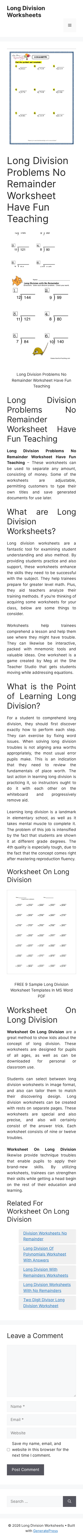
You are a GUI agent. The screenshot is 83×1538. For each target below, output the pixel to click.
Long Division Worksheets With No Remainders (47, 1287)
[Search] (69, 1501)
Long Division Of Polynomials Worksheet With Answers (44, 1254)
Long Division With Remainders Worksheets (45, 1272)
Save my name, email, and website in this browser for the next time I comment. (40, 1449)
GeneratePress (45, 1531)
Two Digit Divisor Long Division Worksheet (44, 1302)
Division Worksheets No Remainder (45, 1236)
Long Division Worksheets (26, 11)
